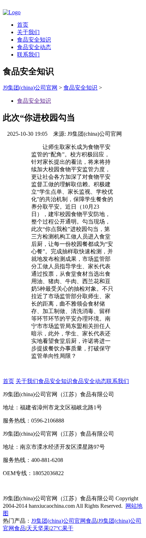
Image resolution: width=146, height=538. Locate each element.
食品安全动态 (34, 47)
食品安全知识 (34, 40)
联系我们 (28, 55)
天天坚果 (38, 528)
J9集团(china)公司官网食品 (64, 521)
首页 (22, 25)
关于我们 (28, 32)
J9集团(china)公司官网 (30, 88)
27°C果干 (61, 528)
